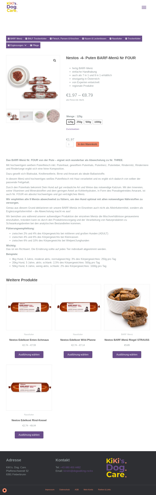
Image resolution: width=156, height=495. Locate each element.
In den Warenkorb (87, 144)
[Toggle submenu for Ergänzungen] (25, 45)
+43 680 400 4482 (70, 467)
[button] (54, 60)
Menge (70, 116)
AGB (77, 490)
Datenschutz (64, 490)
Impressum (49, 490)
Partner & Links (104, 490)
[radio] (70, 122)
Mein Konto (88, 490)
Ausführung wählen (29, 354)
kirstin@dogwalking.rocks (78, 470)
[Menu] (143, 7)
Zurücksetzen (72, 129)
